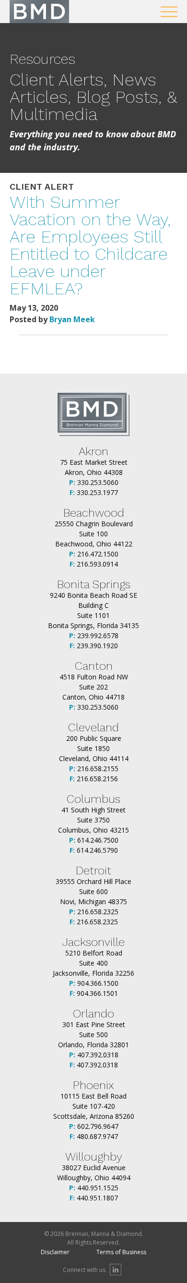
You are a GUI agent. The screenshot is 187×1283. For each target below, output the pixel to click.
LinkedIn (115, 1269)
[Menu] (169, 11)
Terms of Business (121, 1252)
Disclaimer (55, 1252)
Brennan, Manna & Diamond (39, 11)
